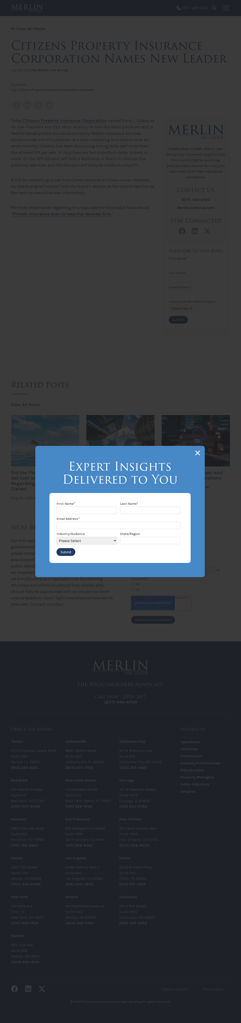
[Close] (198, 453)
